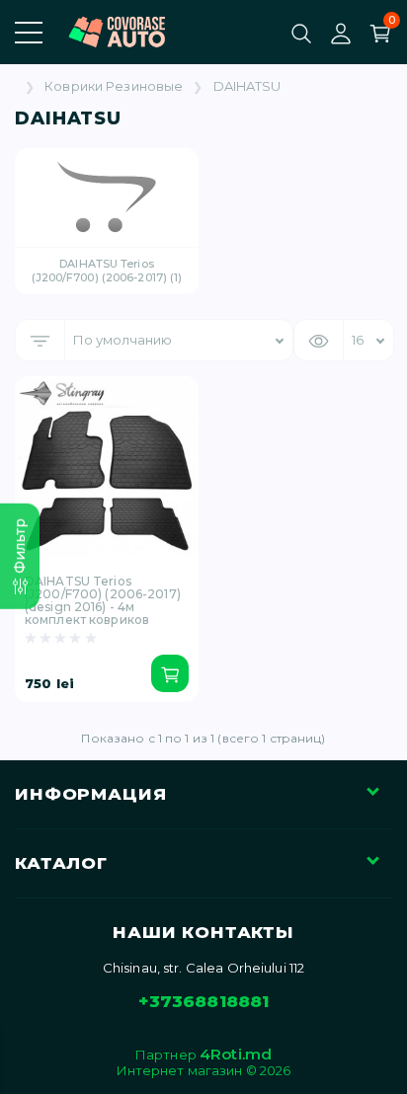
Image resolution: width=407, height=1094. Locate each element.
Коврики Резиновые (113, 86)
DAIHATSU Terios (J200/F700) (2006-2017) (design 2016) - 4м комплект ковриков (103, 601)
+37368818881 (204, 1001)
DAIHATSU (247, 86)
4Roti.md (236, 1054)
